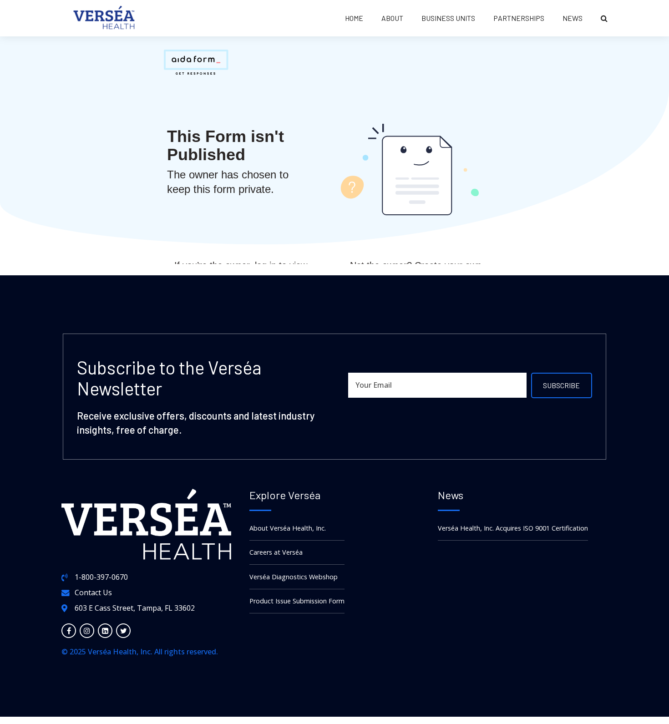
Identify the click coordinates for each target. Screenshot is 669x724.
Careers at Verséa (276, 552)
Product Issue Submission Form (297, 601)
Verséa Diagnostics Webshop (293, 576)
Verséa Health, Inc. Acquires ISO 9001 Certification (513, 528)
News (573, 18)
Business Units (448, 18)
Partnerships (518, 18)
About (392, 18)
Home (354, 18)
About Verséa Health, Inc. (287, 528)
